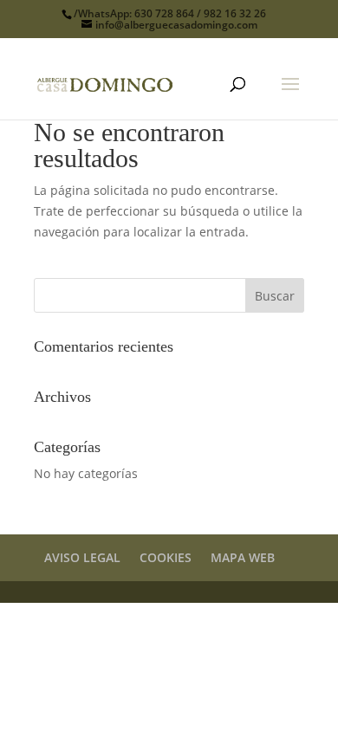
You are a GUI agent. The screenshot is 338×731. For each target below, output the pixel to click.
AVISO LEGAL (82, 557)
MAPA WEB (243, 557)
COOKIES (166, 557)
